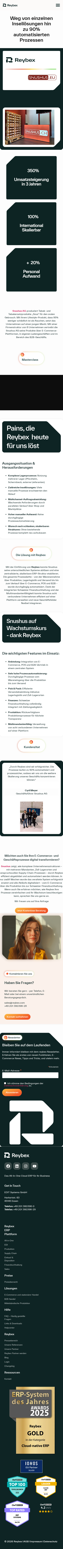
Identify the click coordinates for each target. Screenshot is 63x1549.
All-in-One (9, 1240)
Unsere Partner (11, 1349)
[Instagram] (25, 1166)
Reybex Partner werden (15, 1353)
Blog (6, 1357)
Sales (7, 1269)
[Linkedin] (17, 1166)
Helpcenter (9, 1328)
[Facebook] (8, 1166)
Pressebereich (11, 1340)
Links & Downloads (13, 1323)
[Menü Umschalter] (58, 5)
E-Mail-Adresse (12, 1070)
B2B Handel (9, 1299)
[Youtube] (34, 1166)
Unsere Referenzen (13, 1345)
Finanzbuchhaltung (11, 1265)
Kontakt (7, 1379)
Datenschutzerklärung (16, 1085)
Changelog (9, 1366)
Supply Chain (10, 1253)
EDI (6, 1245)
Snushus (6, 866)
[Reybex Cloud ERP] (46, 1515)
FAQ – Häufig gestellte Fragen (14, 1317)
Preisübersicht (11, 1282)
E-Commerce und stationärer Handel (21, 1295)
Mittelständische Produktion (17, 1303)
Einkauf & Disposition (9, 1259)
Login (7, 1362)
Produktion (9, 1249)
